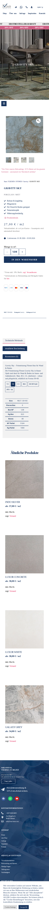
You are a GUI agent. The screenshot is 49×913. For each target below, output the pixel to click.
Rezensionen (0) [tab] (11, 356)
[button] (38, 120)
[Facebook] (3, 798)
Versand (12, 516)
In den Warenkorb (24, 260)
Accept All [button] (23, 907)
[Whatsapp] (10, 798)
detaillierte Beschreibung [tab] (15, 348)
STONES (19, 181)
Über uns (13, 13)
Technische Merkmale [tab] (14, 340)
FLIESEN (11, 181)
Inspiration (32, 13)
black (34, 312)
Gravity (25, 181)
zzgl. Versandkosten (30, 272)
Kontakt (42, 13)
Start (5, 181)
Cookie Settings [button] (10, 907)
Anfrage (22, 13)
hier (8, 279)
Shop (5, 13)
